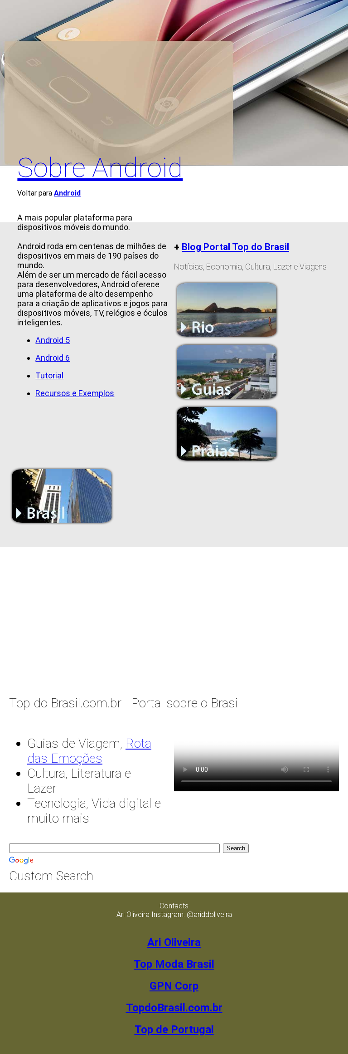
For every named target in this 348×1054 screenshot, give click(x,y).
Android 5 (52, 340)
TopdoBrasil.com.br (174, 1007)
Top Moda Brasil (174, 964)
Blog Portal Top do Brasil (235, 246)
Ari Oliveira (174, 942)
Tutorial (49, 375)
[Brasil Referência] (62, 523)
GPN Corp (174, 986)
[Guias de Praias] (227, 461)
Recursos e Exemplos (74, 393)
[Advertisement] (173, 72)
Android (67, 193)
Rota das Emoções (89, 751)
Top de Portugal (174, 1029)
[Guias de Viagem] (227, 399)
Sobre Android (100, 168)
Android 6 (52, 358)
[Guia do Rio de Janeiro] (227, 337)
